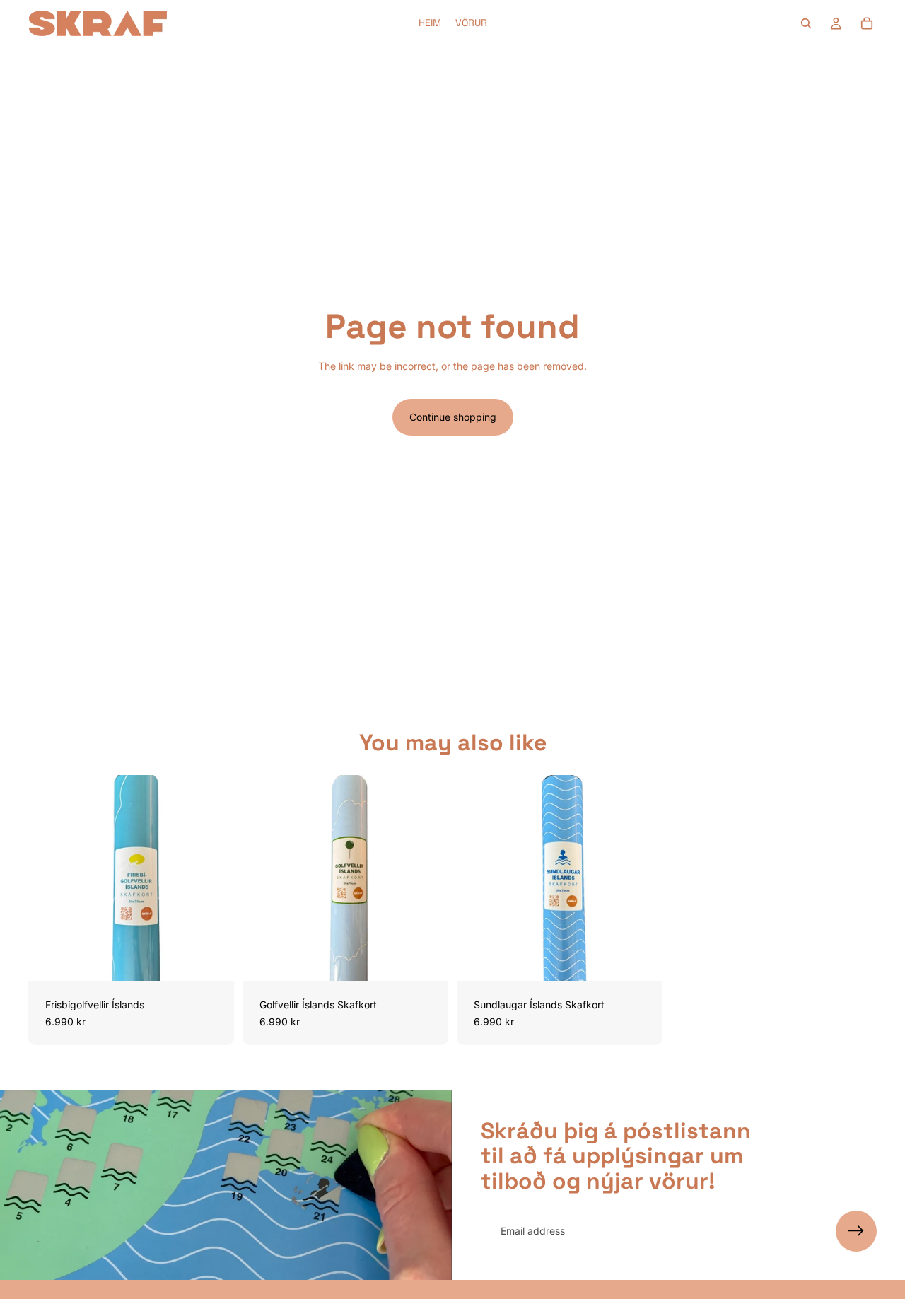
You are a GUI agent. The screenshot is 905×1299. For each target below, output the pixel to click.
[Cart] (866, 23)
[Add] (212, 959)
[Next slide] (213, 878)
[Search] (806, 23)
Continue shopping (452, 417)
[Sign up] (856, 1231)
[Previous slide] (49, 878)
